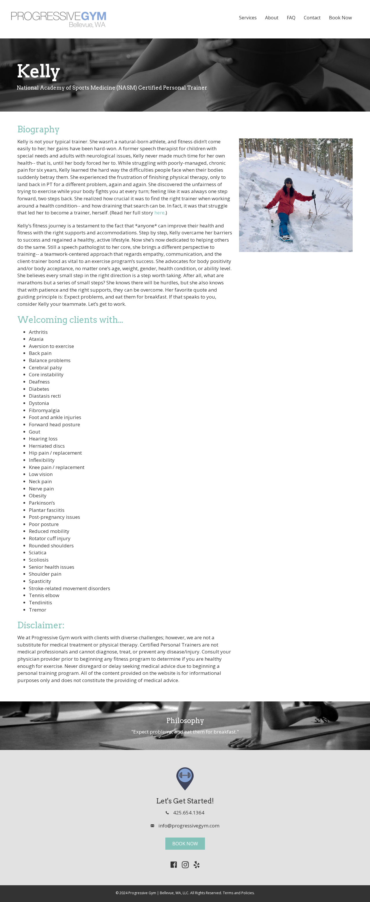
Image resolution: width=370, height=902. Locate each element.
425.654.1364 (188, 812)
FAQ (291, 17)
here (159, 212)
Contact (312, 17)
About (271, 17)
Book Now (340, 17)
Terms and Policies (238, 892)
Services (248, 17)
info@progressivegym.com (188, 825)
